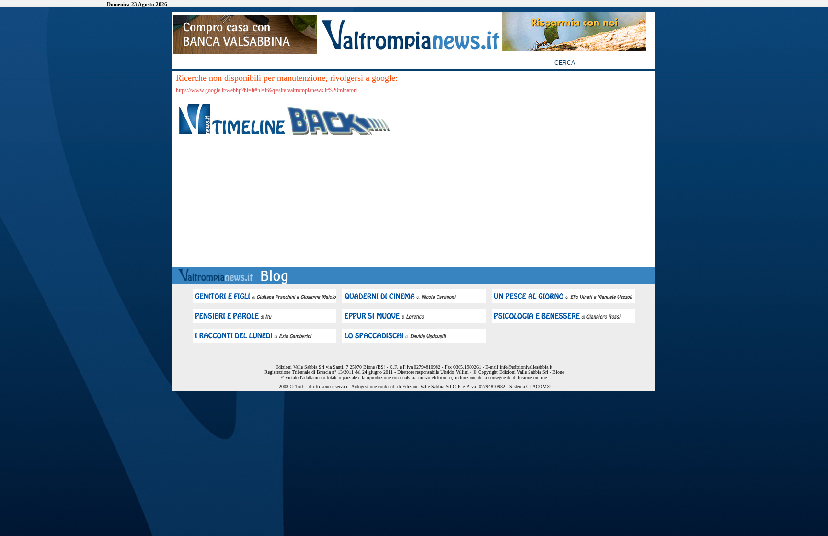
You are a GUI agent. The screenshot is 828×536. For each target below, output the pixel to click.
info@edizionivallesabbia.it (526, 366)
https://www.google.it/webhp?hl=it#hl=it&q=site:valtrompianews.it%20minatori (266, 90)
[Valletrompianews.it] (410, 49)
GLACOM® (538, 386)
